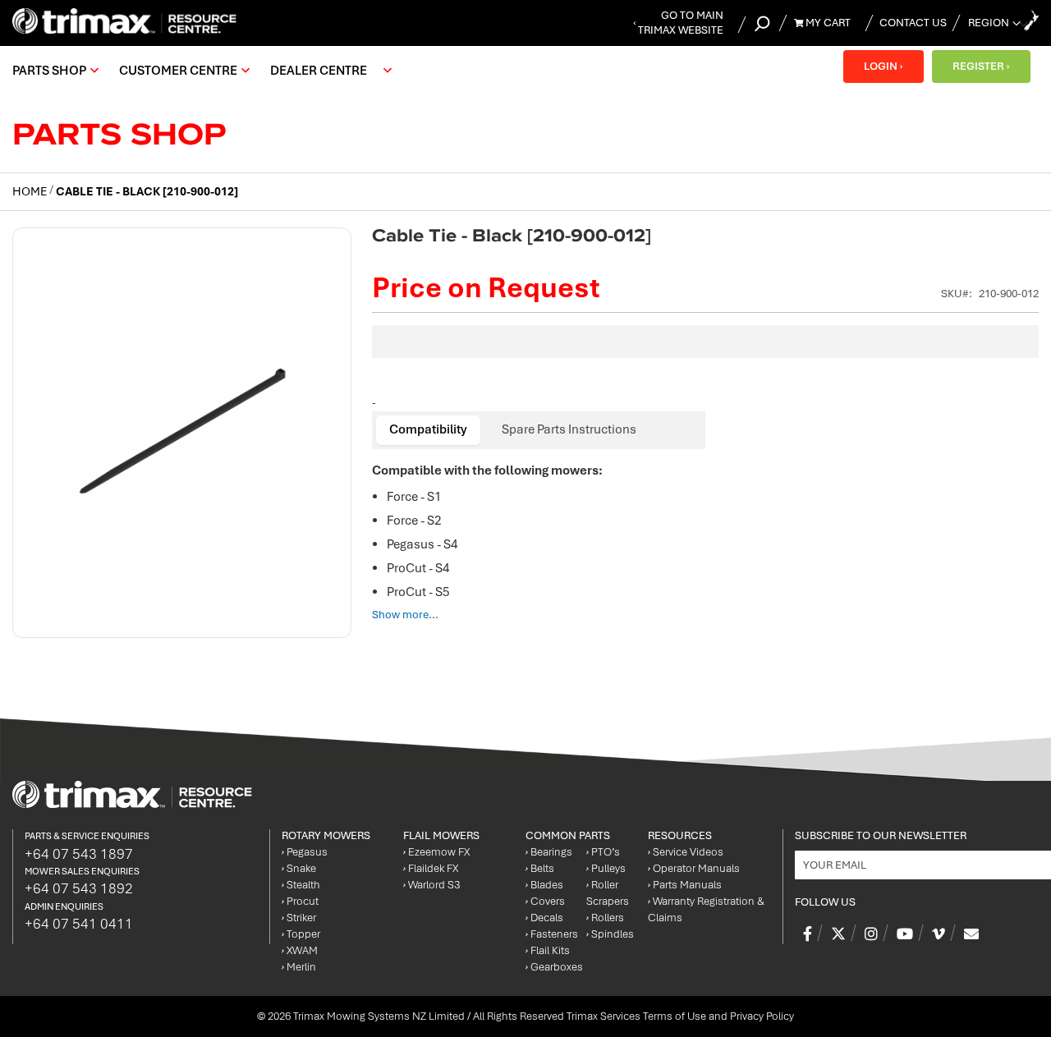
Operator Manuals (694, 868)
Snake (299, 868)
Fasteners (552, 934)
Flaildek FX (430, 868)
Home (29, 191)
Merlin (299, 967)
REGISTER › (980, 66)
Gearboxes (554, 967)
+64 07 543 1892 (79, 888)
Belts (540, 868)
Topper (301, 934)
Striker (299, 918)
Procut (300, 901)
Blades (544, 885)
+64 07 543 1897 (79, 854)
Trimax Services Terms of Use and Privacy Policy (680, 1016)
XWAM (300, 950)
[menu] (206, 70)
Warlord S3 (431, 885)
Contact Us (913, 23)
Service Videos (685, 852)
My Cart (827, 23)
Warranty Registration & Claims (706, 909)
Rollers (605, 918)
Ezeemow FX (436, 852)
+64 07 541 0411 (79, 924)
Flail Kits (548, 950)
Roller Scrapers (607, 893)
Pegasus (305, 852)
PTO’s (603, 852)
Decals (544, 918)
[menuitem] (53, 70)
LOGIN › (883, 66)
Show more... (405, 615)
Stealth (301, 885)
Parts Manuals (685, 885)
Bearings (549, 852)
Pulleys (606, 868)
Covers (545, 901)
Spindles (610, 934)
